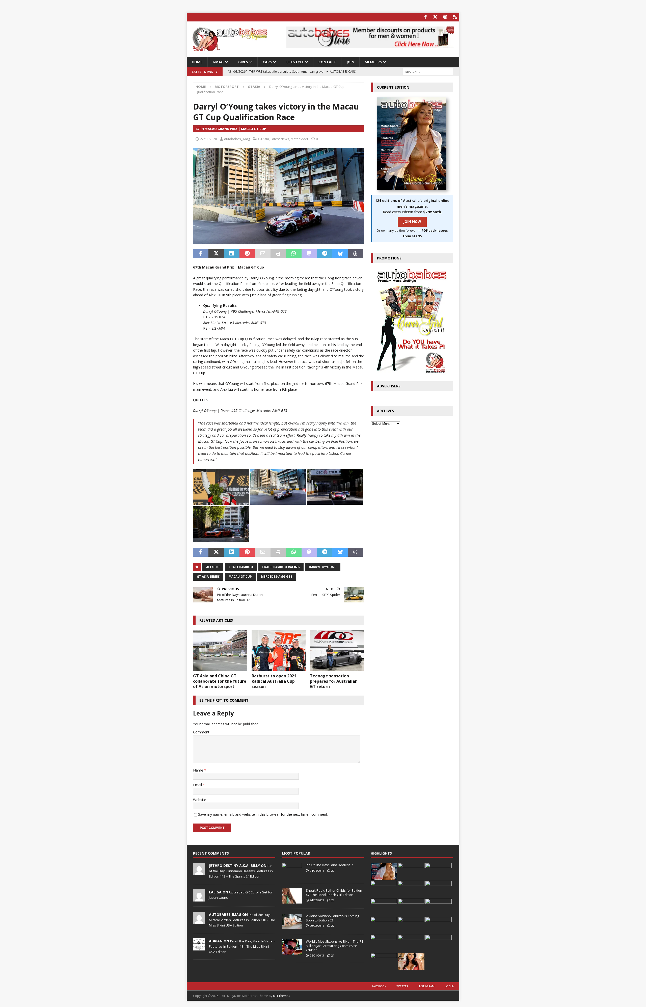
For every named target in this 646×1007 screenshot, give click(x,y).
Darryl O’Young (323, 567)
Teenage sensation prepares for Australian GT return (334, 681)
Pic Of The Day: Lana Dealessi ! (329, 865)
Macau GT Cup (240, 576)
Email (198, 784)
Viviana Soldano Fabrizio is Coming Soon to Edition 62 (332, 918)
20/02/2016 (317, 926)
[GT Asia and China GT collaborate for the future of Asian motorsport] (220, 650)
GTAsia (263, 139)
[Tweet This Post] (216, 253)
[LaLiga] (199, 898)
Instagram (426, 986)
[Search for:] (427, 71)
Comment (201, 732)
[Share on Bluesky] (340, 253)
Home (197, 62)
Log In (449, 986)
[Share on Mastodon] (309, 253)
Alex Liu (213, 567)
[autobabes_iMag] (199, 921)
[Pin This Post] (247, 253)
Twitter (402, 986)
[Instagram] (445, 17)
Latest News (280, 139)
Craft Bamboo (241, 567)
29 (332, 870)
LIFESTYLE (295, 62)
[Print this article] (278, 253)
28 (332, 900)
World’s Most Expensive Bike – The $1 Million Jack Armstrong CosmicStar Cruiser (334, 945)
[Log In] (454, 17)
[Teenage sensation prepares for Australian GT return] (337, 650)
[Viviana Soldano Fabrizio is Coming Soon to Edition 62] (292, 921)
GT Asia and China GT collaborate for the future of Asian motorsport (219, 681)
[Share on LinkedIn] (231, 253)
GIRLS (243, 62)
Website (199, 799)
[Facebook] (425, 17)
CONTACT (327, 62)
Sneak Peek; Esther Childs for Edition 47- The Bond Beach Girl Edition (334, 892)
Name (198, 770)
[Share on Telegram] (324, 253)
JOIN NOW (412, 221)
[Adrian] (199, 947)
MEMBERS (373, 62)
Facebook (379, 986)
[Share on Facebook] (200, 253)
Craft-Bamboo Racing (281, 567)
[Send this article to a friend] (262, 253)
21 (332, 955)
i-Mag (218, 62)
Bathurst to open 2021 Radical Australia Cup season (274, 681)
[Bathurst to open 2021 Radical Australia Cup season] (279, 650)
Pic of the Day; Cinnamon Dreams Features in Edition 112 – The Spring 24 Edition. (241, 871)
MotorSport (227, 86)
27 (332, 926)
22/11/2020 (208, 139)
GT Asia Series (208, 576)
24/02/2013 (317, 900)
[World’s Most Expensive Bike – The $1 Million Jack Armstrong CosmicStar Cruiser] (292, 947)
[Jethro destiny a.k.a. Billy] (199, 872)
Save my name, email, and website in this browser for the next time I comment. (263, 814)
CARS (267, 62)
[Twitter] (435, 17)
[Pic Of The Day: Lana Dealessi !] (292, 870)
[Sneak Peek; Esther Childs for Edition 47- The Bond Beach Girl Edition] (292, 896)
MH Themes (281, 996)
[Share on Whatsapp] (293, 253)
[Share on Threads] (355, 253)
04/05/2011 (317, 870)
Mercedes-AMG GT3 (276, 576)
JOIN (350, 62)
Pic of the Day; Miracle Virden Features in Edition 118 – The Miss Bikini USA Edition (242, 920)
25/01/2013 (317, 955)
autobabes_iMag (237, 139)
